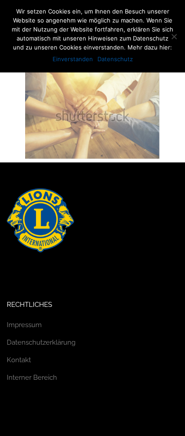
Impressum (24, 325)
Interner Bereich (32, 377)
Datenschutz (115, 59)
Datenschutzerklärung (41, 342)
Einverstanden (73, 59)
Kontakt (19, 360)
